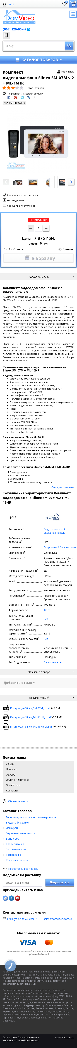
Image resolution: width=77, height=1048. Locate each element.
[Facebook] (11, 898)
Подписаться (60, 882)
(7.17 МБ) (36, 708)
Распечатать (67, 71)
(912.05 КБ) (38, 726)
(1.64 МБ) (36, 717)
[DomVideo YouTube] (17, 898)
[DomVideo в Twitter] (5, 898)
